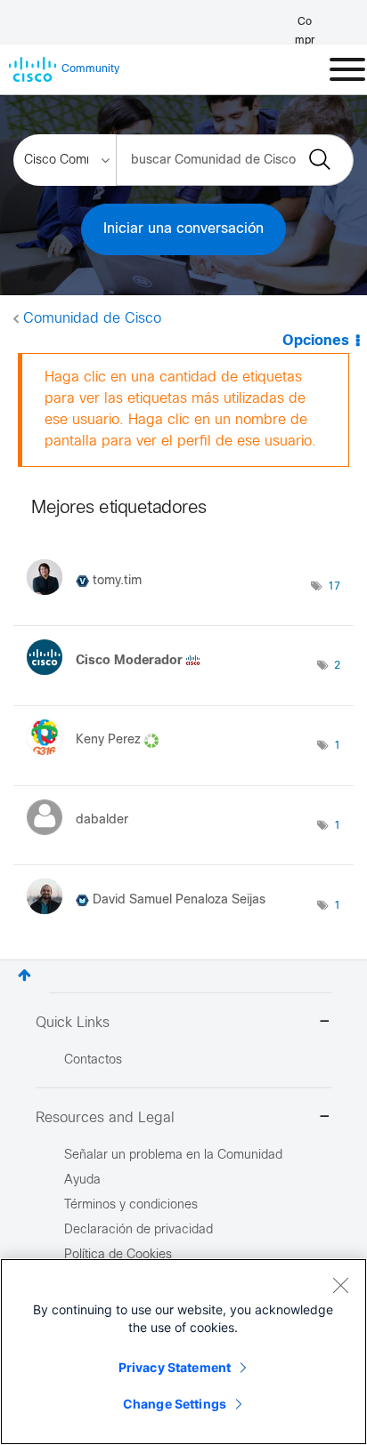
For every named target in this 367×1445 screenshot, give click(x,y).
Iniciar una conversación (183, 229)
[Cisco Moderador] (120, 679)
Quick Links (73, 1023)
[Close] (340, 1285)
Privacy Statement (174, 1367)
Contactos (93, 1060)
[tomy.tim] (91, 599)
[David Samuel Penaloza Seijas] (153, 919)
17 (334, 587)
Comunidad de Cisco (92, 318)
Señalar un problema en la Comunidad (173, 1155)
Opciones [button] (315, 341)
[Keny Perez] (99, 759)
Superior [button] (24, 975)
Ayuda (82, 1180)
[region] (183, 1351)
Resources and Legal (105, 1118)
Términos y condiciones (131, 1205)
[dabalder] (84, 839)
